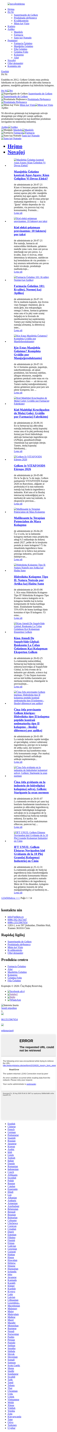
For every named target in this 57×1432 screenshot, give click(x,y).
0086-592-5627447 (17, 919)
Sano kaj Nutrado (23, 37)
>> (18, 898)
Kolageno (19, 54)
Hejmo (11, 9)
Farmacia (18, 34)
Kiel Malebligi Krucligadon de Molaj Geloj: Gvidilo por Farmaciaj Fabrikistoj (31, 413)
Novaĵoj (12, 60)
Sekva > (13, 898)
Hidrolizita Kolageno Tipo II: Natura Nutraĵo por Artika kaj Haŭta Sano (31, 580)
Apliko (11, 29)
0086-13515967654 (17, 922)
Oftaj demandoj (15, 63)
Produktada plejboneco (25, 17)
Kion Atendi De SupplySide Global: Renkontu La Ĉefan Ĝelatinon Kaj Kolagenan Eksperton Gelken (31, 645)
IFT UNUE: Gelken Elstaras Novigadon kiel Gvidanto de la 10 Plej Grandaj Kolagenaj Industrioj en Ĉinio (29, 854)
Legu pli (18, 213)
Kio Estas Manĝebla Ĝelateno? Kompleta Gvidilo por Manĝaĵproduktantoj (28, 353)
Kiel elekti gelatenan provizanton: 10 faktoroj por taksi (30, 231)
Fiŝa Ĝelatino (20, 49)
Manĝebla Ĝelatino (23, 46)
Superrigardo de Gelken (26, 15)
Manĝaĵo (18, 32)
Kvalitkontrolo (21, 20)
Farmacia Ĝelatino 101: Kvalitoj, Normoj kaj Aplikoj (29, 289)
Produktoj (12, 40)
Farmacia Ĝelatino (23, 43)
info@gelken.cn (16, 916)
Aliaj (16, 57)
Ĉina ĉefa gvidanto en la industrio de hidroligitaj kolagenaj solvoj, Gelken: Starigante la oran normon (31, 787)
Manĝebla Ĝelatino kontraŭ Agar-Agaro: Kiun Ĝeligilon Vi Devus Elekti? (31, 175)
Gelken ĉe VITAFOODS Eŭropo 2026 (29, 467)
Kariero (11, 26)
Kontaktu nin (14, 66)
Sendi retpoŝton (9, 1008)
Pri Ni (11, 12)
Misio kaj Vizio (21, 23)
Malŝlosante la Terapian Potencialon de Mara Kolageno (29, 521)
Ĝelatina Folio (21, 52)
